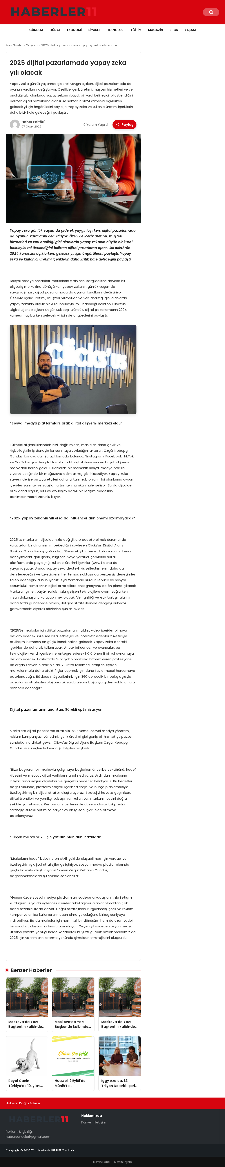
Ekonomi (74, 30)
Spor (174, 30)
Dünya (55, 30)
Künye (86, 1122)
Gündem (36, 30)
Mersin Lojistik (123, 1162)
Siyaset (94, 30)
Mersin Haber (101, 1162)
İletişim (100, 1122)
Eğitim (136, 30)
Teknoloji (115, 30)
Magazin (155, 30)
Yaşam (190, 30)
